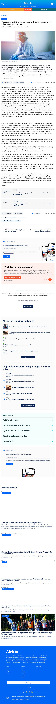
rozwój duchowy (6, 535)
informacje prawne (29, 696)
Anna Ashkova (17, 27)
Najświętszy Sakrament (8, 588)
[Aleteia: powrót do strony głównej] (28, 3)
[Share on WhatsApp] (54, 82)
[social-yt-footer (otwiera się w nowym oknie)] (23, 692)
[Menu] (10, 4)
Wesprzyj (27, 9)
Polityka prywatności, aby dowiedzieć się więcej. (40, 460)
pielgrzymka (5, 615)
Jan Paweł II (5, 220)
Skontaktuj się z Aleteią (17, 699)
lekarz (11, 220)
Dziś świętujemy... (10, 420)
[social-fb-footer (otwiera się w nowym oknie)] (26, 692)
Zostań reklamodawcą (40, 696)
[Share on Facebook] (43, 82)
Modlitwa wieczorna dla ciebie (16, 425)
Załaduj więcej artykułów (28, 357)
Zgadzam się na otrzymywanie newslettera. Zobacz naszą (20, 252)
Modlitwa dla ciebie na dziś (15, 436)
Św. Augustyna (33, 6)
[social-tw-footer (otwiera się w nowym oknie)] (29, 692)
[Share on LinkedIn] (46, 82)
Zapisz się (6, 256)
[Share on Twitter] (48, 82)
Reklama (23, 677)
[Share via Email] (51, 82)
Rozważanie (8, 441)
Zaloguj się (36, 300)
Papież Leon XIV (6, 493)
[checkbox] (6, 460)
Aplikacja (23, 671)
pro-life (4, 562)
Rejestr (12, 9)
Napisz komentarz (28, 306)
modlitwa (18, 220)
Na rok (37, 669)
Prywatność (26, 699)
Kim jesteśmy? (20, 696)
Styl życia (8, 671)
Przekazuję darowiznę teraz (11, 277)
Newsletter (23, 669)
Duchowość (4, 15)
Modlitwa (43, 9)
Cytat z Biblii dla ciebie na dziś (16, 431)
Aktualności (8, 669)
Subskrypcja (23, 673)
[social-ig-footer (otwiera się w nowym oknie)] (32, 692)
